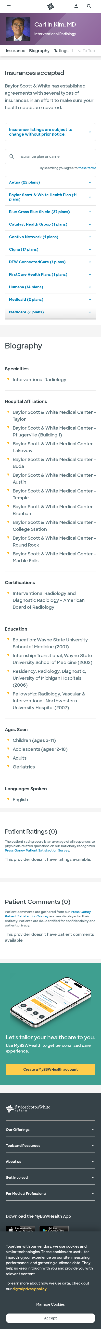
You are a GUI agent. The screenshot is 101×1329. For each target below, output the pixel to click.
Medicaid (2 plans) (26, 299)
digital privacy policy (30, 1289)
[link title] (50, 6)
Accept (50, 1318)
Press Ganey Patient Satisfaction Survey (37, 850)
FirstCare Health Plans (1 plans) (38, 274)
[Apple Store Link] (20, 1230)
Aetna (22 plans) (24, 182)
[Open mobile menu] (9, 6)
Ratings (60, 50)
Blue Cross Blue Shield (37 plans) (39, 212)
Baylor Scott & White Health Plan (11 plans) (42, 197)
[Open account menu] (76, 6)
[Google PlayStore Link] (54, 1230)
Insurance (15, 50)
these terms (87, 168)
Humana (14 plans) (26, 287)
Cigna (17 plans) (23, 249)
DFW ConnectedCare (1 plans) (37, 262)
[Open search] (89, 6)
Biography (39, 50)
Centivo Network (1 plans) (33, 237)
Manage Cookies (50, 1304)
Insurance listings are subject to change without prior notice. (40, 132)
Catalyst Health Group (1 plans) (38, 224)
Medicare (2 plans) (26, 312)
